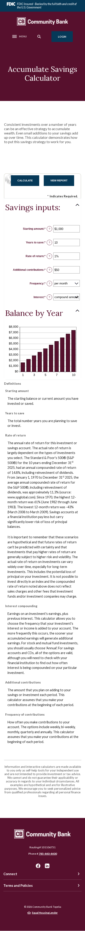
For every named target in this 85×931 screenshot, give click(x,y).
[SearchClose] (39, 37)
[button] (42, 207)
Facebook (38, 866)
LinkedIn (47, 866)
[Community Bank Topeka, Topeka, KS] (42, 21)
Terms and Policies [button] (18, 885)
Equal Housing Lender (45, 912)
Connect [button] (10, 874)
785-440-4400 (48, 853)
